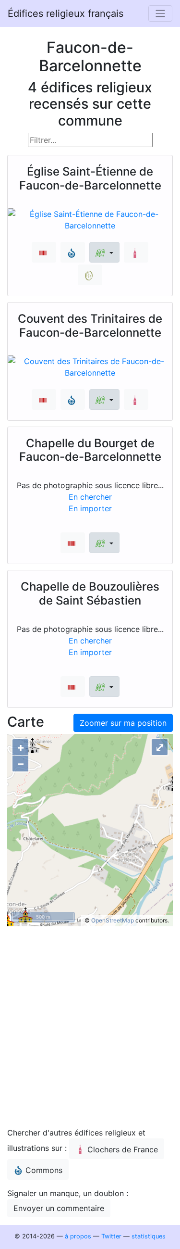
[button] (104, 252)
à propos (78, 1236)
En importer (90, 508)
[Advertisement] (90, 1029)
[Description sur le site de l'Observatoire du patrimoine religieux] (90, 275)
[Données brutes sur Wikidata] (44, 252)
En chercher (90, 497)
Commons (43, 1170)
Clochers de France (122, 1149)
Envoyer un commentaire (58, 1208)
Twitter (111, 1236)
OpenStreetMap (112, 920)
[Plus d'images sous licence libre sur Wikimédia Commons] (72, 252)
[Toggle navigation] (160, 13)
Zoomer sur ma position (123, 723)
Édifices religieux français (65, 13)
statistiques (149, 1236)
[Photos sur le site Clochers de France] (136, 252)
